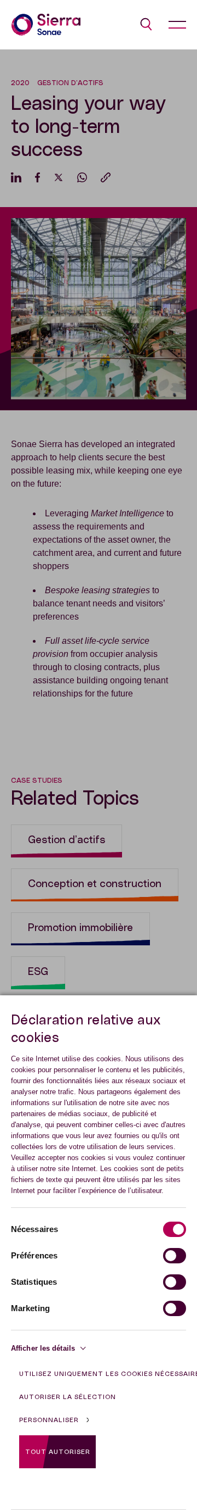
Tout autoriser (57, 1451)
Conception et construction (94, 884)
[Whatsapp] (82, 177)
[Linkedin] (16, 177)
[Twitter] (58, 177)
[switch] (174, 1255)
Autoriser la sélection (67, 1397)
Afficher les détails (43, 1348)
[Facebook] (37, 177)
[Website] (46, 25)
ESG (38, 972)
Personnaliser (49, 1420)
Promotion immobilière (80, 928)
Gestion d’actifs (66, 840)
